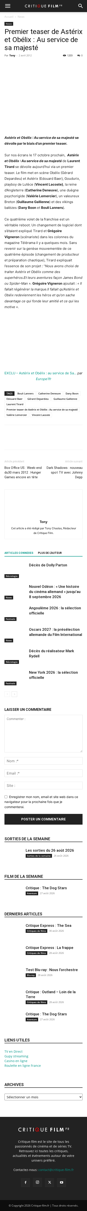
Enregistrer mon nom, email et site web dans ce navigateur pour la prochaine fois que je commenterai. (41, 802)
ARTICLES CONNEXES (18, 553)
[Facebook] (8, 65)
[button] (7, 6)
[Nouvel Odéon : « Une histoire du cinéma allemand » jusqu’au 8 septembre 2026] (15, 591)
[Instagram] (37, 1182)
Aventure (32, 893)
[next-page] (14, 694)
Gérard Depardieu (38, 398)
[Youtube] (61, 1182)
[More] (50, 65)
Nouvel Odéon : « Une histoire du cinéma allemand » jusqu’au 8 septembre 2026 (55, 591)
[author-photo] (43, 515)
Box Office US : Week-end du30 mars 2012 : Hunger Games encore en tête (23, 472)
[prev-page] (7, 694)
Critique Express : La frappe (49, 947)
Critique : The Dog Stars (46, 888)
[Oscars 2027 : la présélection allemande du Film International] (15, 634)
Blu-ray (31, 975)
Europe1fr (43, 379)
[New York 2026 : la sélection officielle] (15, 677)
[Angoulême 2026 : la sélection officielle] (15, 613)
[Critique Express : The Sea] (13, 935)
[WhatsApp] (39, 65)
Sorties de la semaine (27, 838)
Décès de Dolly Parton (48, 565)
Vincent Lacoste (41, 415)
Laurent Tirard (14, 404)
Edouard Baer (14, 398)
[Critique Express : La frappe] (13, 957)
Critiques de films (36, 930)
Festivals (10, 618)
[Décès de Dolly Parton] (15, 570)
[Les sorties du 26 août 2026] (13, 860)
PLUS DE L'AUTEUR (50, 553)
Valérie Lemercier (16, 415)
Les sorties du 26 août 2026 (50, 850)
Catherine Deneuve (49, 393)
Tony (12, 55)
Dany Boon (72, 393)
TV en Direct (13, 1051)
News (21, 17)
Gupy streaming (16, 1056)
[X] (19, 65)
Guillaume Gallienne (65, 398)
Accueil (8, 17)
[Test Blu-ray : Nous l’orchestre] (13, 979)
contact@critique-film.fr (56, 1170)
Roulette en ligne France (22, 1065)
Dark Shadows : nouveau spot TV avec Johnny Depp (65, 472)
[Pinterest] (29, 65)
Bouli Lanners (25, 393)
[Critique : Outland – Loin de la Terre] (13, 1001)
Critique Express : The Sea (48, 925)
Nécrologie (12, 576)
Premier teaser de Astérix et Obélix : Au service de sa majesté (42, 409)
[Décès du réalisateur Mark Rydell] (15, 656)
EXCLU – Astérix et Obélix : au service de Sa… (40, 373)
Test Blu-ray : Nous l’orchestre (52, 970)
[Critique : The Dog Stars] (13, 897)
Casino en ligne (15, 1061)
